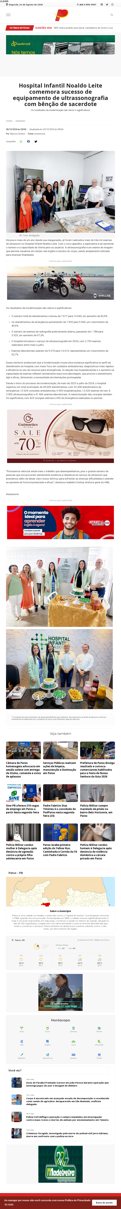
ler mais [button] (9, 1204)
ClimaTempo (104, 940)
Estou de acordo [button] (104, 1202)
